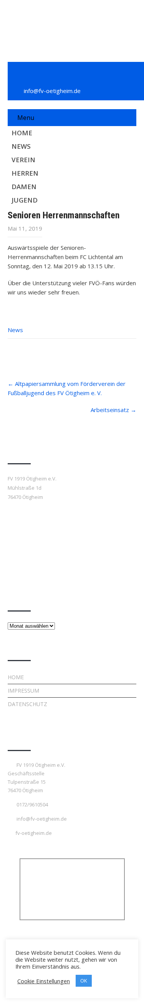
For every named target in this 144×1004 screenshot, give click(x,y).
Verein (23, 159)
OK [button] (83, 980)
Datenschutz (27, 704)
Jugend (25, 200)
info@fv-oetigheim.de (52, 91)
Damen (24, 186)
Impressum (23, 690)
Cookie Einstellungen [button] (43, 980)
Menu (25, 117)
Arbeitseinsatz (113, 410)
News (21, 146)
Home (22, 132)
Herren (25, 173)
